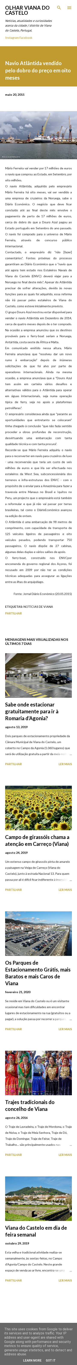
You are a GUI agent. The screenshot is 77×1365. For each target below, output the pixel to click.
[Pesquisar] (59, 7)
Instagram (12, 37)
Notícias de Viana (38, 606)
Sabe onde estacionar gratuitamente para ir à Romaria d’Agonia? (31, 711)
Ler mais (65, 764)
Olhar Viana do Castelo (27, 10)
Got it (51, 1360)
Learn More (32, 1360)
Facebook (25, 37)
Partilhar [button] (13, 613)
